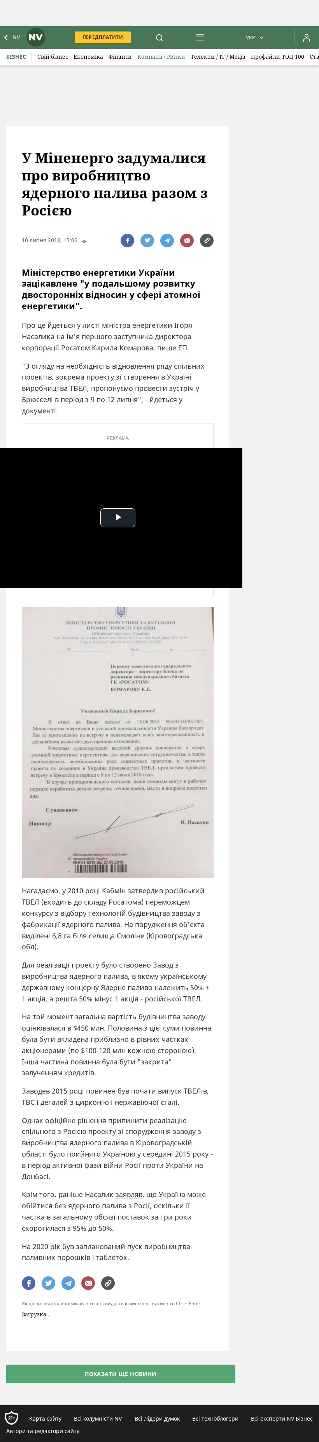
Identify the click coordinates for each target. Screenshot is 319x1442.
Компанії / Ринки (161, 56)
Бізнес (16, 56)
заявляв (129, 1194)
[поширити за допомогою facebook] (127, 240)
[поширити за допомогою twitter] (147, 240)
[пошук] (159, 37)
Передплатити (102, 37)
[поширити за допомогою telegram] (167, 240)
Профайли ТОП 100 (277, 56)
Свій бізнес (52, 56)
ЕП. (183, 347)
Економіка (88, 56)
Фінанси (120, 56)
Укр (250, 37)
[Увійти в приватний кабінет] (306, 37)
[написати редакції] (187, 240)
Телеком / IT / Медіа (218, 56)
